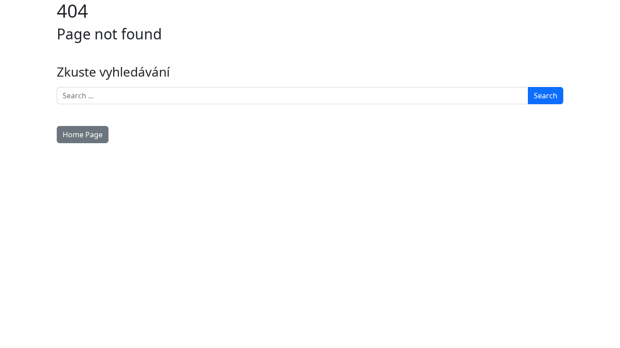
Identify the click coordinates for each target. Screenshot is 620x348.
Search (545, 96)
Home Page (83, 135)
